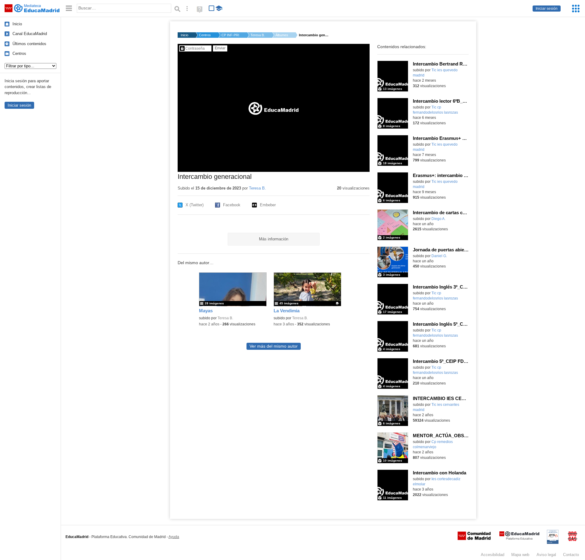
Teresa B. (257, 35)
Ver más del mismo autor (274, 346)
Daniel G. (439, 256)
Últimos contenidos (29, 43)
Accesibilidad (492, 554)
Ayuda (173, 537)
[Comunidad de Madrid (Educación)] (474, 538)
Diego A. (438, 219)
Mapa (520, 554)
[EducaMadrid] (519, 538)
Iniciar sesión (547, 8)
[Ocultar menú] (69, 8)
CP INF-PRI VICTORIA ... (231, 35)
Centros (19, 53)
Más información (273, 239)
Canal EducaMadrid (29, 33)
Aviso (546, 554)
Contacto (571, 554)
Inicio (17, 24)
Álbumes (281, 35)
